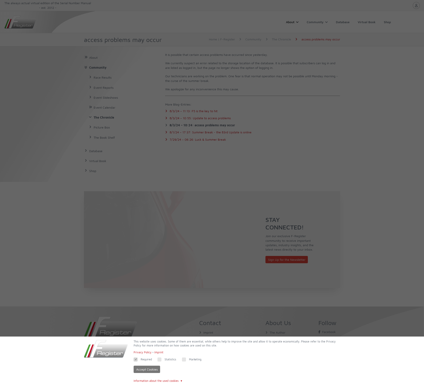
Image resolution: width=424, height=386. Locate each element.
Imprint (158, 352)
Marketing (195, 359)
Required (146, 359)
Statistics (170, 359)
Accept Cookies (147, 369)
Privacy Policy (142, 352)
